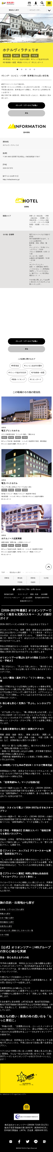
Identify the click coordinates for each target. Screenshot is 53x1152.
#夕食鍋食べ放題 (38, 373)
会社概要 (44, 594)
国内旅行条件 (9, 594)
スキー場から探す (7, 918)
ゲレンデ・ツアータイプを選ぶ (26, 105)
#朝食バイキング (18, 379)
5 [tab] (34, 69)
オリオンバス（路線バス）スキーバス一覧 (16, 930)
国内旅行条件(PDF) (42, 598)
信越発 (33, 582)
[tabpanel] (26, 28)
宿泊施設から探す (7, 922)
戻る (26, 113)
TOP (3, 572)
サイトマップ (23, 594)
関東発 (7, 578)
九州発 (46, 578)
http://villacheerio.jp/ (11, 179)
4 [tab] (30, 69)
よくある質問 (27, 598)
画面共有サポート (26, 601)
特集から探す (5, 914)
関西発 (33, 578)
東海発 (20, 578)
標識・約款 (34, 594)
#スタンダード (35, 379)
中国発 (20, 582)
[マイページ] (36, 3)
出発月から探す (6, 926)
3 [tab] (26, 69)
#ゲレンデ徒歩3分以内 (17, 373)
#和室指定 (15, 366)
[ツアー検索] (42, 3)
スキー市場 (4, 935)
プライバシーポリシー (12, 598)
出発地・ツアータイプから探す (12, 909)
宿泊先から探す (15, 572)
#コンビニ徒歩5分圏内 (33, 366)
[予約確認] (29, 3)
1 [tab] (17, 69)
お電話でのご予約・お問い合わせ (29, 589)
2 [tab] (21, 69)
